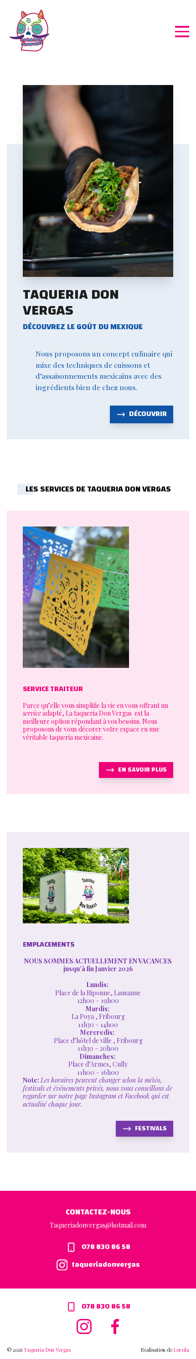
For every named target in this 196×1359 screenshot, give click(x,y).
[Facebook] (115, 1325)
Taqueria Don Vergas (47, 1349)
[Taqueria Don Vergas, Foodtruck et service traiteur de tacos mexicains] (29, 30)
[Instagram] (86, 1325)
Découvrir (148, 414)
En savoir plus (142, 770)
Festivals (151, 1128)
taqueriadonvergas (105, 1265)
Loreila (181, 1349)
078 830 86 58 (105, 1247)
